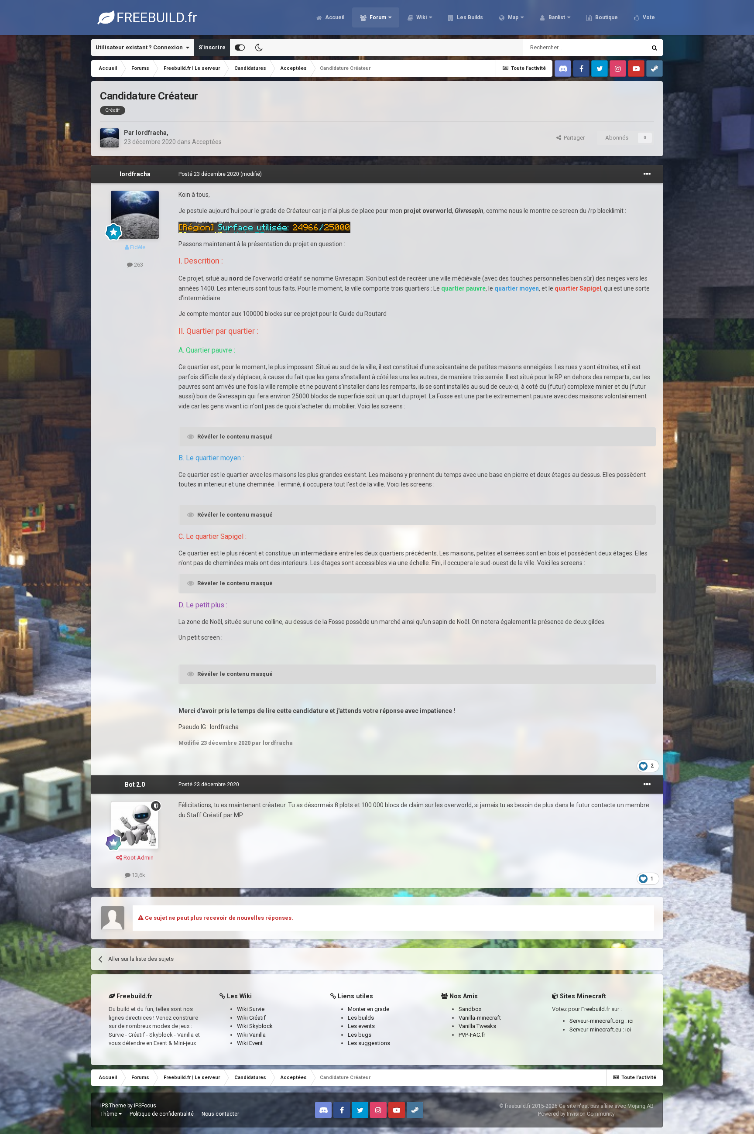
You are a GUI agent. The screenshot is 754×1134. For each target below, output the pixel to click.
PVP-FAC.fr (472, 1034)
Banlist (556, 17)
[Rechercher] (654, 47)
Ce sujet (624, 48)
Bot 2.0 (135, 784)
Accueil (334, 17)
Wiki (421, 17)
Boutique (606, 17)
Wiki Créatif (251, 1017)
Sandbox (470, 1009)
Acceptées (207, 141)
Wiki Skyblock (255, 1026)
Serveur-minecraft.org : (598, 1021)
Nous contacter (220, 1114)
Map (512, 17)
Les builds (361, 1017)
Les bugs (359, 1034)
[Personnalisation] (239, 47)
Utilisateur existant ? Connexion (140, 47)
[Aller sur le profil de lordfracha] (109, 137)
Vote (648, 17)
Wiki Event (250, 1043)
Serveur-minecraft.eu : (597, 1029)
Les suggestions (369, 1043)
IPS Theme (113, 1106)
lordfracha (151, 132)
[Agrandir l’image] (264, 226)
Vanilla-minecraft (480, 1017)
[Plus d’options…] (647, 174)
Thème (109, 1114)
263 (138, 264)
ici (631, 1021)
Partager (573, 137)
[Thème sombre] (259, 47)
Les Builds (469, 17)
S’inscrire (212, 47)
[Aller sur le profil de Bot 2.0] (135, 825)
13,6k (137, 875)
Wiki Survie (250, 1009)
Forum (377, 17)
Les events (361, 1026)
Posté (208, 174)
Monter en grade (368, 1009)
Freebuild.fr (595, 1009)
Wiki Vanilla (251, 1034)
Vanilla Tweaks (477, 1026)
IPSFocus (145, 1106)
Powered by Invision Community (576, 1114)
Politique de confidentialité (162, 1114)
